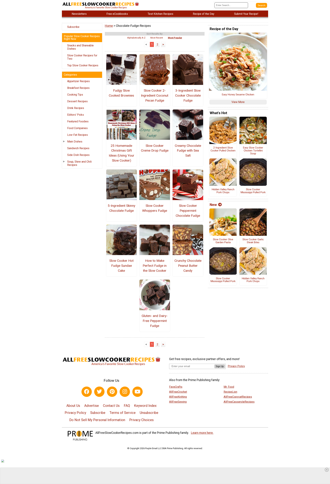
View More (238, 102)
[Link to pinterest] (112, 392)
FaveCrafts (175, 386)
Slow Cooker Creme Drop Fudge (154, 148)
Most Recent (156, 37)
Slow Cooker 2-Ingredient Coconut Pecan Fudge (154, 95)
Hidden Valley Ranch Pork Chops (223, 191)
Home (109, 26)
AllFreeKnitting (178, 396)
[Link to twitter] (99, 392)
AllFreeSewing (178, 401)
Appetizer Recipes (78, 81)
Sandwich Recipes (78, 148)
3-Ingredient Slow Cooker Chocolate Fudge (188, 95)
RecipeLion (230, 391)
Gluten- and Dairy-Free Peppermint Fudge (155, 321)
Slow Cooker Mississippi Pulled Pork (253, 191)
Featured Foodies (78, 121)
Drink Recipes (75, 108)
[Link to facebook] (86, 392)
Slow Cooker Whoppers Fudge (154, 208)
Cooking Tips (75, 94)
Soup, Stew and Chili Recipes (79, 163)
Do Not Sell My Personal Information (97, 420)
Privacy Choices (141, 420)
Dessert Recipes (77, 101)
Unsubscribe (149, 413)
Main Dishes (74, 141)
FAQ (127, 406)
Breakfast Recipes (78, 88)
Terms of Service (122, 413)
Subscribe (73, 27)
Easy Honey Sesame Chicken (238, 94)
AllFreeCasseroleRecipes (239, 401)
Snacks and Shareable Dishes (80, 47)
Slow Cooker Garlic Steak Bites (253, 241)
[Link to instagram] (125, 392)
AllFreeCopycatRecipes (238, 396)
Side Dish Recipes (78, 155)
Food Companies (77, 128)
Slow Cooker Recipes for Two (82, 57)
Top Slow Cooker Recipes (82, 65)
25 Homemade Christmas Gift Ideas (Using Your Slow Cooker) (121, 153)
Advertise (91, 406)
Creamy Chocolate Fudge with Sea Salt (188, 151)
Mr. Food (229, 386)
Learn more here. (202, 432)
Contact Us (111, 406)
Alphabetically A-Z (136, 37)
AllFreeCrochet (178, 391)
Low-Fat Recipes (77, 134)
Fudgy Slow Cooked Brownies (121, 93)
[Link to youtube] (137, 392)
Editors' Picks (75, 114)
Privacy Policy (75, 413)
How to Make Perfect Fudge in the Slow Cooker (155, 266)
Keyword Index (145, 406)
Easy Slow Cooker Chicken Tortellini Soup (253, 150)
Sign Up (220, 366)
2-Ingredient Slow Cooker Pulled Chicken (223, 149)
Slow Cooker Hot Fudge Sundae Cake (121, 266)
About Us (73, 406)
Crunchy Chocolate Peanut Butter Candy (187, 266)
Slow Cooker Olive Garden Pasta (223, 241)
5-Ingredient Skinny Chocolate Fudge (121, 208)
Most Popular (175, 37)
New (213, 205)
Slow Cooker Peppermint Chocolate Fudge (188, 211)
